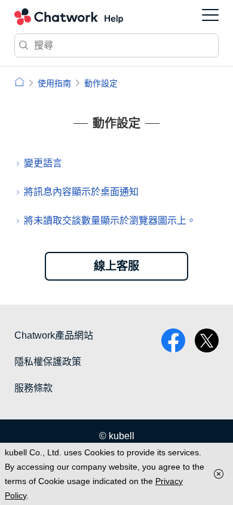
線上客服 (116, 266)
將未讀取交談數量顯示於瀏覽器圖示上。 (110, 220)
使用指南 (54, 83)
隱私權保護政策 (47, 362)
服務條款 (33, 388)
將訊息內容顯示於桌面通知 (81, 192)
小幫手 (19, 81)
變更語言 (43, 163)
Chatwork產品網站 (53, 335)
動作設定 (101, 83)
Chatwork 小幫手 (68, 16)
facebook (173, 340)
